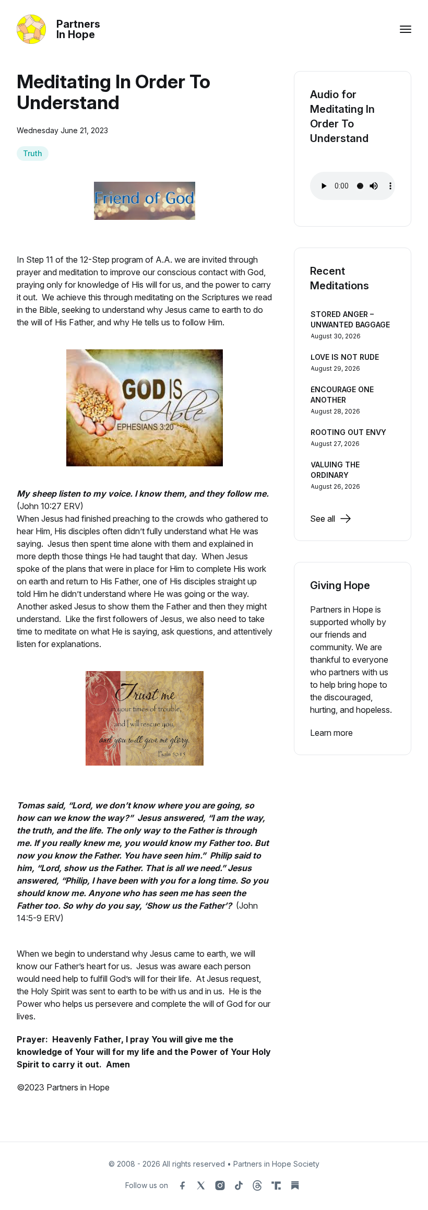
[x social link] (201, 1185)
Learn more (331, 732)
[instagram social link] (220, 1185)
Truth (32, 153)
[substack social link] (295, 1185)
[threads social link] (257, 1185)
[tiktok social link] (238, 1185)
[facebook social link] (182, 1185)
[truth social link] (276, 1185)
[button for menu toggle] (405, 29)
